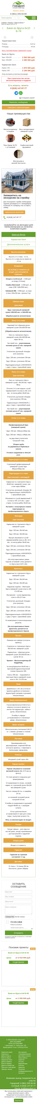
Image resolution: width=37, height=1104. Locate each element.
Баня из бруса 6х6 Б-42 (18, 953)
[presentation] (5, 37)
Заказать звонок (18, 10)
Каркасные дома (6, 1052)
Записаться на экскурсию (14, 212)
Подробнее (18, 962)
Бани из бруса (6, 1058)
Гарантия (21, 1060)
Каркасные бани (6, 1060)
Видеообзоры (22, 1063)
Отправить (18, 933)
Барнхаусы (5, 1054)
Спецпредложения (24, 1054)
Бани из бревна (6, 1063)
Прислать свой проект (8, 1067)
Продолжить (18, 1100)
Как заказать (22, 1052)
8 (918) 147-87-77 (18, 88)
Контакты (21, 1073)
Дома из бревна (6, 1061)
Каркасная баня (18, 239)
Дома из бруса (6, 1056)
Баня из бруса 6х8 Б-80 (18, 993)
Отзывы (21, 1061)
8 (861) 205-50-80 (18, 14)
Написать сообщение (18, 102)
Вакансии (21, 1067)
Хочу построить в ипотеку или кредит (15, 74)
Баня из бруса (18, 234)
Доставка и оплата (24, 1056)
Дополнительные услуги (18, 244)
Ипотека (21, 1065)
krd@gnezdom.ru (28, 1088)
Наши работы (22, 1058)
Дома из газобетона (7, 1065)
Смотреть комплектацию (18, 107)
